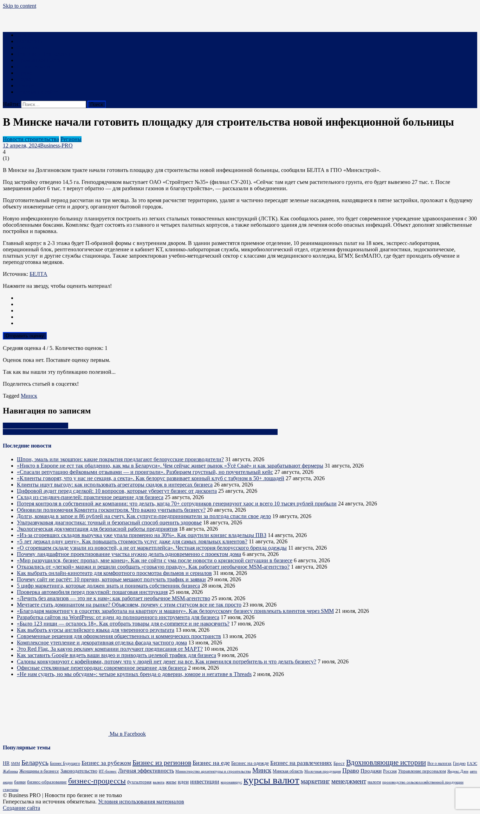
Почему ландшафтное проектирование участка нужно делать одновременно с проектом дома (129, 554)
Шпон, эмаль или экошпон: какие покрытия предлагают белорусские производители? (120, 459)
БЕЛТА (38, 274)
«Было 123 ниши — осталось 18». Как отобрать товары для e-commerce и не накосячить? (123, 624)
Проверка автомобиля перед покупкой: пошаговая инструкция (92, 592)
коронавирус (231, 782)
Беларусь (34, 762)
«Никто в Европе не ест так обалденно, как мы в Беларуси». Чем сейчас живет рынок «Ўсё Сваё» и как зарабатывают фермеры (170, 466)
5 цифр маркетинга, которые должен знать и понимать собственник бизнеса (108, 586)
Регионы (71, 139)
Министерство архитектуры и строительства (213, 771)
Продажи (371, 771)
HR (6, 763)
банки (20, 782)
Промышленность (38, 60)
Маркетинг (30, 41)
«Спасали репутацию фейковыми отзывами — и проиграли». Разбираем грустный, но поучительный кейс (145, 472)
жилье (171, 782)
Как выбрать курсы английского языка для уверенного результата (95, 630)
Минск (29, 396)
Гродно (459, 763)
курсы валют (271, 780)
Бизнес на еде (211, 762)
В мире (25, 85)
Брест (339, 763)
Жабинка (10, 771)
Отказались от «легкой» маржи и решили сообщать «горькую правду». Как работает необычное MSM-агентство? (153, 567)
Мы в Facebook (127, 734)
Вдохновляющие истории (386, 762)
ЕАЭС (472, 764)
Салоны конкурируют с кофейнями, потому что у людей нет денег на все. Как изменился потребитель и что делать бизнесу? (166, 661)
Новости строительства (31, 139)
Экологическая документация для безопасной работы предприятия (97, 529)
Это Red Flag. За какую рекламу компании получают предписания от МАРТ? (110, 649)
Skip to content (19, 6)
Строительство (35, 67)
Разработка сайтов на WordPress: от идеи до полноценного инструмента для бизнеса (118, 617)
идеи (183, 782)
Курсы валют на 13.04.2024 (35, 426)
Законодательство (78, 771)
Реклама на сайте (37, 92)
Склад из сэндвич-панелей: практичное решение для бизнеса (90, 497)
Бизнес (25, 35)
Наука (24, 79)
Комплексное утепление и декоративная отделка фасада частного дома (102, 643)
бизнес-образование (47, 782)
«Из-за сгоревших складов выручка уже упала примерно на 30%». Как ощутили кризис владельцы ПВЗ (141, 535)
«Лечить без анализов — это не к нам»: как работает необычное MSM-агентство (113, 598)
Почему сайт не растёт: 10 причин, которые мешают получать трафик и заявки (111, 579)
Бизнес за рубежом (106, 763)
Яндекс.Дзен (457, 771)
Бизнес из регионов (161, 762)
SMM (15, 764)
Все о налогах (439, 763)
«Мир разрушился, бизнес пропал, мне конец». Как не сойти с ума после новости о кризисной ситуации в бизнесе (154, 560)
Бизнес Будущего (65, 763)
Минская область (288, 771)
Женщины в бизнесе (39, 771)
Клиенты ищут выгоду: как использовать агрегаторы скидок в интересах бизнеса (115, 485)
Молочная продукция (322, 771)
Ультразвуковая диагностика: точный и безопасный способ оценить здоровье (109, 522)
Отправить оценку (25, 335)
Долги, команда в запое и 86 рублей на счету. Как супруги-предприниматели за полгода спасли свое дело (144, 516)
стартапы (10, 790)
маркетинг (315, 781)
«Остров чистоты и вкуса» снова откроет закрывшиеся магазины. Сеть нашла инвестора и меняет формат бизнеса (140, 432)
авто (473, 771)
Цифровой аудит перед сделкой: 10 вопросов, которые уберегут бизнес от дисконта (117, 491)
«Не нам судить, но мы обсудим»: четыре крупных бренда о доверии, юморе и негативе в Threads (134, 674)
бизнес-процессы (97, 780)
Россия (390, 771)
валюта (158, 782)
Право (24, 73)
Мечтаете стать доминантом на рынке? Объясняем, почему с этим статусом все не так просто (129, 605)
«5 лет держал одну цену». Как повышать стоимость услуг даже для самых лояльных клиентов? (132, 541)
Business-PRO (56, 145)
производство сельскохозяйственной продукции (422, 782)
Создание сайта (21, 808)
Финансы (28, 48)
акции (8, 782)
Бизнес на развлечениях (301, 763)
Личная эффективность (146, 771)
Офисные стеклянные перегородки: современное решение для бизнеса (102, 668)
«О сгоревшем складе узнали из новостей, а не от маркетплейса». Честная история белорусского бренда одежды (152, 548)
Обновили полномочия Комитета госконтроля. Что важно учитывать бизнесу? (111, 510)
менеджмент (348, 781)
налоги (374, 782)
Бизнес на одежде (250, 763)
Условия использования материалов (141, 802)
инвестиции (204, 782)
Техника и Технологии (44, 54)
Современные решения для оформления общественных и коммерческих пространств (119, 636)
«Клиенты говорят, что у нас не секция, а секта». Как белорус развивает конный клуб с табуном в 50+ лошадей (150, 478)
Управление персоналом (422, 771)
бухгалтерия (139, 782)
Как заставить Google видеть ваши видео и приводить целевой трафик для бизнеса (116, 655)
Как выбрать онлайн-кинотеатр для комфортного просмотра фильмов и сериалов (114, 573)
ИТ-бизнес (108, 771)
